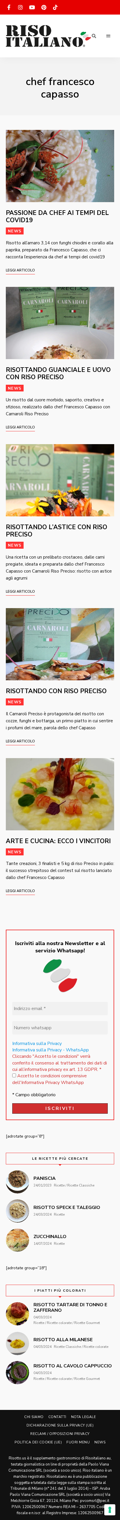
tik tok (55, 7)
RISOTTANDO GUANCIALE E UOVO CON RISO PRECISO (58, 373)
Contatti (57, 1417)
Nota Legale (83, 1417)
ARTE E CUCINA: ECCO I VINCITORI (58, 841)
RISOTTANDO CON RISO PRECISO (56, 691)
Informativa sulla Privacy (37, 1043)
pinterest (44, 7)
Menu (108, 36)
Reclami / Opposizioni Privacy (60, 1433)
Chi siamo (34, 1417)
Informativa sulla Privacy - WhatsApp (50, 1050)
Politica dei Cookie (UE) (38, 1442)
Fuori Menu (78, 1442)
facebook (9, 7)
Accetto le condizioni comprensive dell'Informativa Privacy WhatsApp (49, 1079)
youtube (32, 7)
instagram (20, 7)
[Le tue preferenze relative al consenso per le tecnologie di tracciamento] (109, 1509)
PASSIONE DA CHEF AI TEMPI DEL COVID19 (57, 216)
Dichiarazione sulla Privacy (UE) (60, 1425)
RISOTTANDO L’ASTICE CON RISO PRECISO (56, 531)
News (15, 231)
